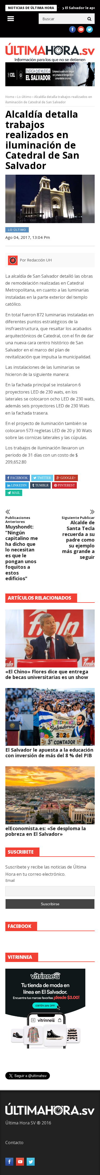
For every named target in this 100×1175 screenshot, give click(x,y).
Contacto (14, 1142)
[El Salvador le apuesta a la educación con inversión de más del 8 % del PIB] (50, 717)
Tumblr (42, 485)
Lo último (24, 97)
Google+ (68, 478)
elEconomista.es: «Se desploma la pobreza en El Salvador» (45, 831)
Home (9, 97)
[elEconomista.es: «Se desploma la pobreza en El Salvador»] (50, 795)
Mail (16, 493)
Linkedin (19, 485)
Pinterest (66, 485)
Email (10, 880)
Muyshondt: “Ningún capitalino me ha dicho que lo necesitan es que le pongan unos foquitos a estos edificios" (21, 549)
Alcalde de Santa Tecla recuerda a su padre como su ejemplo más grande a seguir (78, 538)
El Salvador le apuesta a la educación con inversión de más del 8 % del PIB (49, 753)
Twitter (44, 478)
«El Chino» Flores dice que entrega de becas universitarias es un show (46, 674)
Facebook (19, 478)
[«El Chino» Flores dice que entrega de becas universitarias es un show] (50, 638)
